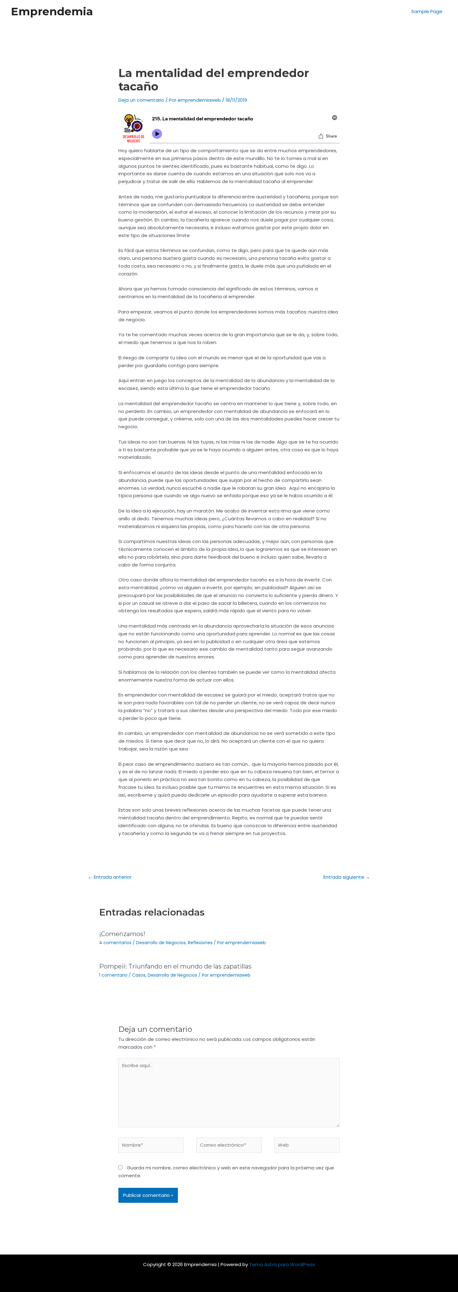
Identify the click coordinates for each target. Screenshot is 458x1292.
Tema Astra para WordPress (282, 1264)
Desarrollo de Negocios (161, 943)
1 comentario (113, 975)
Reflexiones (200, 943)
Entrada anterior (109, 877)
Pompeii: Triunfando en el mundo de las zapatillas (175, 966)
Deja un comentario (141, 100)
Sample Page (426, 11)
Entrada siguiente (346, 877)
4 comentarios (115, 943)
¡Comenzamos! (122, 934)
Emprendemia (52, 11)
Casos (139, 975)
